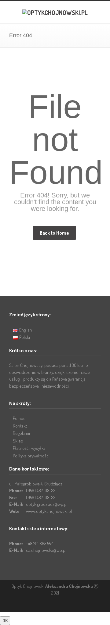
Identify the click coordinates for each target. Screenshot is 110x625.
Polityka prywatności (31, 456)
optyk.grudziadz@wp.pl (47, 504)
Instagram (66, 606)
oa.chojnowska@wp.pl (46, 550)
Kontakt (20, 426)
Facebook (53, 606)
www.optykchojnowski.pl (49, 511)
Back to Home (54, 233)
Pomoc (19, 418)
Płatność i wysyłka (29, 448)
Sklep (18, 441)
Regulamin (22, 433)
